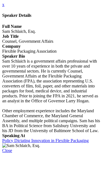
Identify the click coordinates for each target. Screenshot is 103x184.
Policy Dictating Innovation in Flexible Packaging (45, 140)
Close (7, 150)
